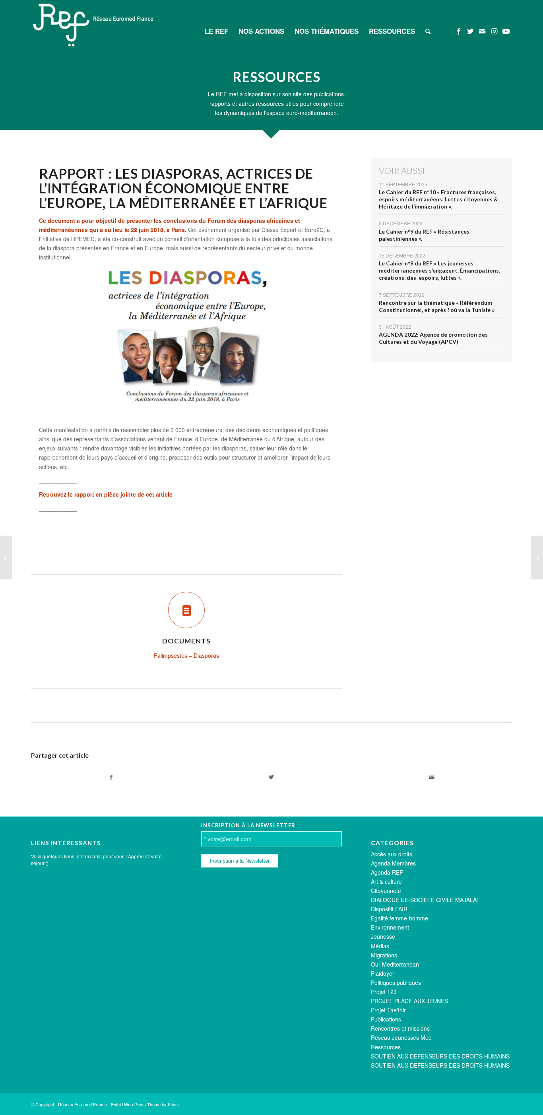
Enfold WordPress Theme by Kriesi (144, 1104)
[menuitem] (216, 31)
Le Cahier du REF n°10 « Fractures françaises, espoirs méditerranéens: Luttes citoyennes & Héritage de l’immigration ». (438, 199)
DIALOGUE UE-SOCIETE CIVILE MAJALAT (425, 900)
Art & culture (386, 881)
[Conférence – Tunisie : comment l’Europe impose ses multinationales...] (537, 557)
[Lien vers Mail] (482, 31)
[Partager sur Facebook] (111, 777)
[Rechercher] (428, 31)
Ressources (386, 1047)
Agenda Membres (393, 863)
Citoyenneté (386, 891)
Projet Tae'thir (388, 1010)
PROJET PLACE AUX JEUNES (409, 1001)
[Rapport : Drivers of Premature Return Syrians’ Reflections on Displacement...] (6, 557)
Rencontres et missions (400, 1028)
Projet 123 (384, 992)
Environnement (390, 927)
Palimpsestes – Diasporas (186, 655)
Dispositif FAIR (389, 909)
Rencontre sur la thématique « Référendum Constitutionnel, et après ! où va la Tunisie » (437, 306)
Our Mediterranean (395, 964)
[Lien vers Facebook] (458, 31)
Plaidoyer (382, 973)
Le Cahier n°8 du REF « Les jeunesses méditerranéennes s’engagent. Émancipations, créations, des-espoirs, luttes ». (439, 270)
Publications (386, 1019)
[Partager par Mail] (432, 777)
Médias (380, 946)
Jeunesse (383, 936)
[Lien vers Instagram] (494, 31)
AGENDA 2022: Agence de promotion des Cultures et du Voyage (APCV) (433, 338)
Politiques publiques (396, 982)
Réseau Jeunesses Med (401, 1037)
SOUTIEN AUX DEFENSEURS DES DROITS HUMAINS (440, 1056)
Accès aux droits (391, 854)
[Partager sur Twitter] (271, 777)
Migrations (384, 955)
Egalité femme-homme (399, 918)
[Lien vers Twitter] (470, 31)
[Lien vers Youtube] (506, 31)
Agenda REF (387, 872)
